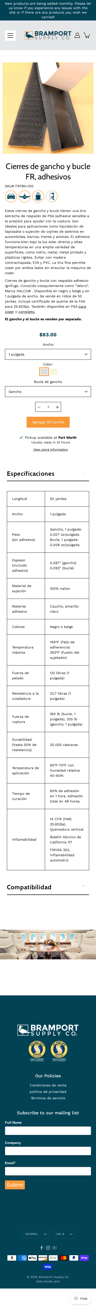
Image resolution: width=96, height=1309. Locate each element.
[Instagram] (48, 1248)
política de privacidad (48, 1092)
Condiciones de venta (48, 1085)
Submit (15, 1185)
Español (32, 1234)
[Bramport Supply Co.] (48, 35)
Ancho (48, 344)
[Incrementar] (57, 407)
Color (48, 364)
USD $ (60, 1234)
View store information (50, 449)
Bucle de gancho (48, 382)
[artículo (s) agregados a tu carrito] (87, 35)
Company (13, 1143)
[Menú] (10, 35)
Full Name (13, 1122)
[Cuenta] (77, 35)
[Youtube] (54, 1248)
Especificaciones (31, 473)
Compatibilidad (29, 887)
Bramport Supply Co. (54, 1277)
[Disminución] (39, 407)
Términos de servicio (48, 1098)
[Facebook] (42, 1248)
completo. (26, 312)
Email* (10, 1163)
